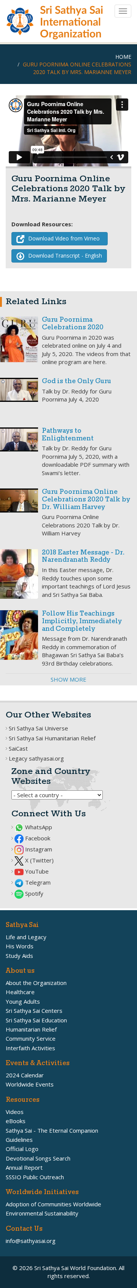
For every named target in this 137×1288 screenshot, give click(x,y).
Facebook (37, 838)
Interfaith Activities (30, 1048)
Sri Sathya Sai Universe (38, 728)
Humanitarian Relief (31, 1029)
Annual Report (24, 1167)
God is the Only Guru (76, 381)
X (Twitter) (39, 860)
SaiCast (18, 748)
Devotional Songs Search (38, 1158)
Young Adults (23, 1001)
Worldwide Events (30, 1084)
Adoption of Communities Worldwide (53, 1204)
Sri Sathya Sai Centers (34, 1010)
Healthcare (20, 992)
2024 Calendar (25, 1075)
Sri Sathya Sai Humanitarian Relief (52, 738)
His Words (19, 946)
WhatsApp (38, 827)
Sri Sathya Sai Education (36, 1020)
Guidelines (19, 1139)
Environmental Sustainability (42, 1213)
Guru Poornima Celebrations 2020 (73, 324)
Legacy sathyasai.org (36, 758)
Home (123, 56)
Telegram (37, 882)
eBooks (15, 1121)
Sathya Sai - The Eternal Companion (52, 1130)
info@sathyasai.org (31, 1240)
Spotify (33, 893)
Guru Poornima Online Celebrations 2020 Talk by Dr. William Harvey (86, 500)
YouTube (36, 871)
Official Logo (22, 1149)
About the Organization (36, 983)
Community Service (31, 1038)
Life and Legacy (26, 937)
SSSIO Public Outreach (35, 1177)
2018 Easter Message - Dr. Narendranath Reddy (83, 556)
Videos (15, 1112)
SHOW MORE (68, 679)
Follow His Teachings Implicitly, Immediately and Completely (82, 621)
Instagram (38, 849)
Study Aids (19, 955)
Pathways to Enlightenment (68, 435)
